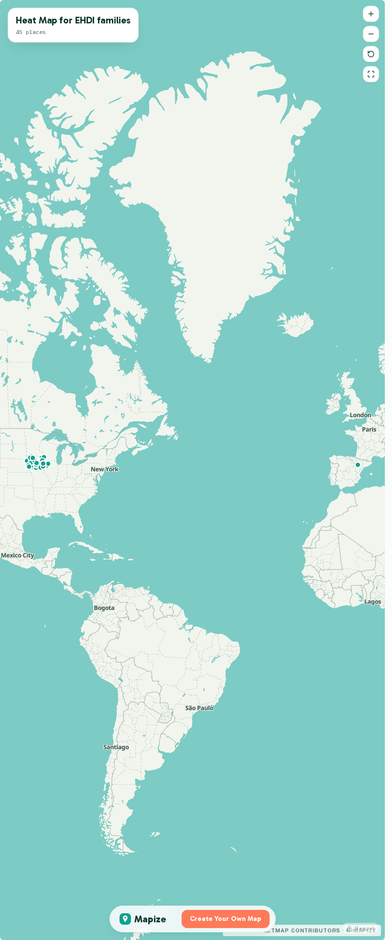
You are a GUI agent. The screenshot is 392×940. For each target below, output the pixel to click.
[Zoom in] (371, 14)
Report (365, 928)
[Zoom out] (371, 34)
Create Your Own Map (225, 919)
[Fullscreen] (371, 74)
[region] (192, 470)
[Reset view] (371, 54)
